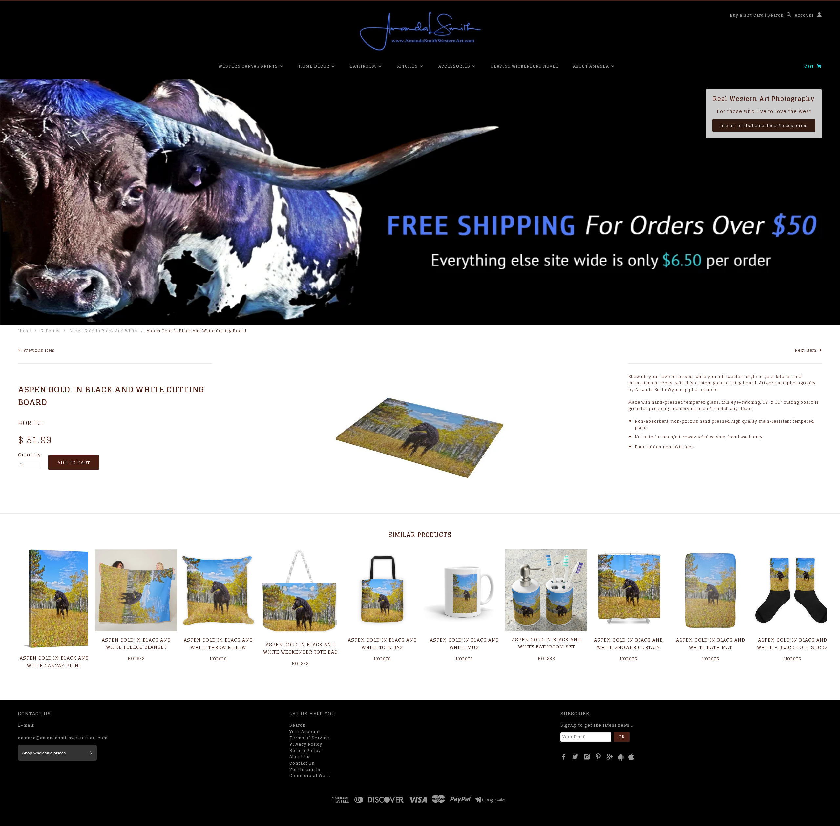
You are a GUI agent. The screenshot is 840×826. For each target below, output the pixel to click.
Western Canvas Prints (249, 66)
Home (24, 331)
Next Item (806, 350)
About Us (299, 756)
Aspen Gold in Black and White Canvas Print (54, 661)
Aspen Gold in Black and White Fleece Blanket (136, 643)
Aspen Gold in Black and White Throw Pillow (218, 643)
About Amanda (591, 66)
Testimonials (304, 769)
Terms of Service (309, 737)
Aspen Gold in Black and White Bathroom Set (546, 643)
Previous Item (38, 350)
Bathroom (364, 66)
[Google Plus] (609, 756)
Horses (30, 423)
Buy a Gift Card (747, 15)
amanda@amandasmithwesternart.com (63, 737)
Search (775, 15)
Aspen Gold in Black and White (103, 331)
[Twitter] (575, 756)
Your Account (304, 731)
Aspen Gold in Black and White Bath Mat (710, 643)
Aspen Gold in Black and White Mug (464, 643)
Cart (809, 66)
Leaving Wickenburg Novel (524, 66)
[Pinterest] (598, 756)
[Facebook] (563, 756)
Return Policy (305, 750)
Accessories (455, 66)
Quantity (29, 454)
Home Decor (315, 66)
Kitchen (408, 66)
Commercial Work (309, 775)
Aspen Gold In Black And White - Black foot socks (792, 643)
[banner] (420, 31)
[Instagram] (586, 756)
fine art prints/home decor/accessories (764, 125)
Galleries (50, 331)
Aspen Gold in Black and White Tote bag (382, 643)
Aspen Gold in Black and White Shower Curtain (628, 643)
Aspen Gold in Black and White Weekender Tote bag (300, 648)
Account (804, 15)
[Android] (621, 757)
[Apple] (631, 757)
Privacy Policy (305, 744)
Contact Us (301, 763)
